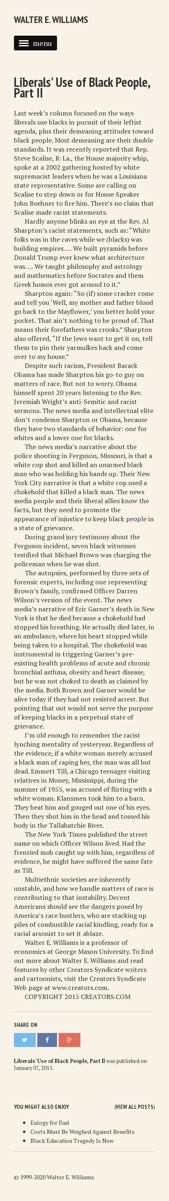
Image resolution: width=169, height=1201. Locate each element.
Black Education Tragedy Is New (72, 1140)
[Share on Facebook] (47, 1040)
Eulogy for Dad (49, 1122)
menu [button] (42, 43)
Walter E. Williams (51, 19)
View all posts (134, 1106)
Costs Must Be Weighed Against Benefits (82, 1131)
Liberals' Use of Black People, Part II (82, 87)
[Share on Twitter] (25, 1040)
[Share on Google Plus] (69, 1040)
